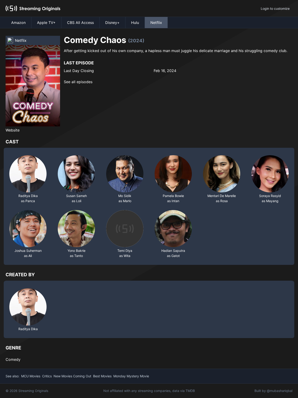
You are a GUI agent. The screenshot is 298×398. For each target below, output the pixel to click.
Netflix (156, 22)
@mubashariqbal (279, 391)
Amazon (18, 22)
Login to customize (275, 8)
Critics (47, 376)
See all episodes (78, 81)
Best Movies (102, 376)
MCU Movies (30, 376)
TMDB (190, 391)
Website (13, 130)
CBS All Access (80, 22)
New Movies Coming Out (72, 376)
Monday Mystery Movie (131, 376)
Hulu (135, 22)
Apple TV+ (46, 22)
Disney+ (112, 22)
